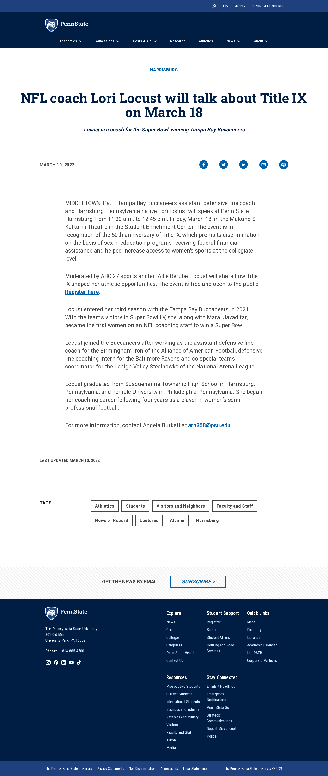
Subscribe (196, 582)
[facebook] (203, 165)
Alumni (177, 520)
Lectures (149, 520)
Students (135, 506)
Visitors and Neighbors (181, 506)
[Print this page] (283, 164)
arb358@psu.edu (209, 425)
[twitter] (223, 165)
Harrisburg (164, 69)
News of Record (111, 520)
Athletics (104, 506)
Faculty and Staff (235, 506)
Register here (82, 292)
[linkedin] (243, 165)
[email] (263, 165)
